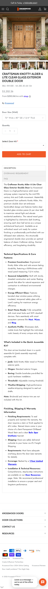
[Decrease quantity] (4, 131)
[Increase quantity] (15, 131)
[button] (29, 582)
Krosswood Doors (14, 576)
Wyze (37, 319)
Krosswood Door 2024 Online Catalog (15, 565)
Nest (31, 319)
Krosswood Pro (18, 558)
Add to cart (24, 154)
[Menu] (3, 9)
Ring (14, 322)
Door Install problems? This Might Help (15, 569)
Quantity (6, 125)
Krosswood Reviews (38, 565)
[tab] (24, 168)
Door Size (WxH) (10, 112)
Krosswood (9, 103)
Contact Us (6, 558)
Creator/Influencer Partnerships (12, 562)
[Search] (9, 9)
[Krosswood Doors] (24, 9)
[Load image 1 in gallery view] (24, 36)
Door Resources (33, 474)
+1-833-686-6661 (30, 2)
